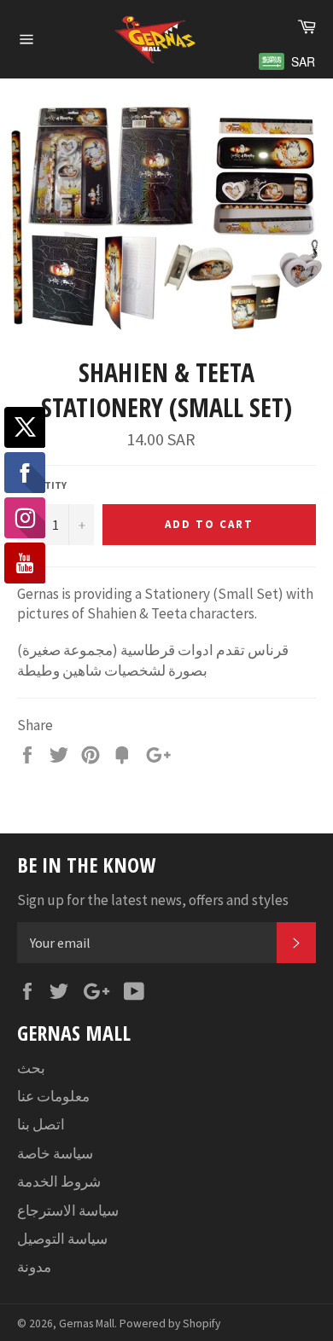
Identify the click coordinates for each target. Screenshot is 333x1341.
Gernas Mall (86, 1323)
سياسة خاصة (55, 1153)
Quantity (42, 485)
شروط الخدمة (59, 1181)
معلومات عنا (53, 1096)
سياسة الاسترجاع (68, 1210)
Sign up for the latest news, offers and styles (153, 900)
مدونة (34, 1266)
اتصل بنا (41, 1124)
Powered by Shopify (170, 1323)
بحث (31, 1068)
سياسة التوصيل (62, 1238)
